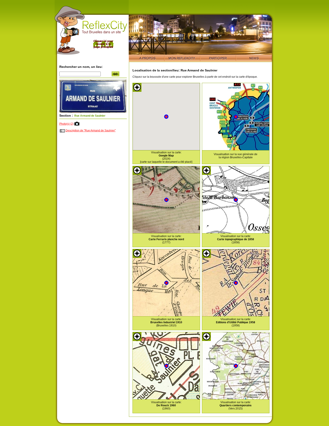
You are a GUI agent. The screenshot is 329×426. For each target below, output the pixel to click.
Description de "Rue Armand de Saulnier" (91, 130)
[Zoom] (92, 111)
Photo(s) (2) (66, 123)
